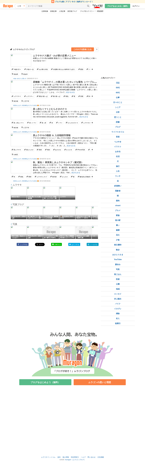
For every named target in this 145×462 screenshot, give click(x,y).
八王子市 (26, 101)
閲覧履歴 (100, 11)
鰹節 (81, 69)
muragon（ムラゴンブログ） (75, 459)
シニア (118, 107)
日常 (118, 112)
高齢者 (118, 190)
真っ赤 (44, 123)
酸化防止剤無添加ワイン (88, 177)
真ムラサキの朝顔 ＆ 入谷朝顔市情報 (52, 135)
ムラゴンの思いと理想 (99, 382)
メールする (93, 244)
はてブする (75, 244)
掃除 (118, 313)
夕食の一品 (30, 69)
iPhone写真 (81, 150)
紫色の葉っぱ (43, 96)
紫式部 (54, 177)
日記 (118, 82)
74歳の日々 (17, 69)
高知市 (25, 74)
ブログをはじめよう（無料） (45, 382)
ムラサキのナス (88, 123)
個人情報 (66, 457)
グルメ (118, 210)
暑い (118, 225)
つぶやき (117, 141)
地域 (118, 289)
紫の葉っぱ (56, 96)
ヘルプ (83, 457)
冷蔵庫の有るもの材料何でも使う (64, 69)
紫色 (66, 96)
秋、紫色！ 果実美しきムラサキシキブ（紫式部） (58, 162)
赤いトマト (32, 123)
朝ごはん (117, 274)
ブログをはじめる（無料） (118, 6)
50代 (118, 87)
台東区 (16, 154)
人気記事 (62, 11)
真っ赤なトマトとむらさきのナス (50, 108)
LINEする (57, 244)
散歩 (118, 249)
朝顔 (48, 150)
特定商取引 (75, 457)
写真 (118, 269)
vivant (117, 205)
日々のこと (117, 102)
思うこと (117, 117)
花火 (118, 234)
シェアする (23, 244)
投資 (118, 279)
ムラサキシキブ (42, 177)
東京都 (16, 101)
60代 (118, 92)
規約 (59, 457)
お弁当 (118, 151)
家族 (118, 215)
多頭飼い (117, 185)
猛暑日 (118, 323)
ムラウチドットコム (48, 457)
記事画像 (45, 11)
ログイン (136, 6)
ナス (89, 69)
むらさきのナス (73, 123)
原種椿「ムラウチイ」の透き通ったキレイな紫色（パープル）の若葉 (68, 81)
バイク (118, 303)
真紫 (81, 96)
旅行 (118, 166)
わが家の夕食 (43, 69)
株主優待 (117, 244)
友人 (118, 318)
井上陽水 (117, 298)
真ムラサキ (17, 150)
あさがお (58, 150)
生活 (118, 156)
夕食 (118, 239)
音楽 (118, 136)
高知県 (16, 74)
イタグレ (117, 308)
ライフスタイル (117, 131)
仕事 (118, 97)
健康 (118, 230)
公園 (118, 284)
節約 (118, 200)
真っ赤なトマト (19, 123)
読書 (118, 122)
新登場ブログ (72, 11)
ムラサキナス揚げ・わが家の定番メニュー (54, 55)
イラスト (117, 146)
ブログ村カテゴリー (87, 11)
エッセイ (117, 293)
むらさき (69, 150)
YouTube (118, 259)
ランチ (118, 176)
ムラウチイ (17, 96)
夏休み (118, 264)
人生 (118, 171)
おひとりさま (117, 254)
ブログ (118, 126)
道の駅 (118, 220)
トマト (60, 123)
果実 (29, 177)
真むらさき (30, 150)
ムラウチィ (30, 96)
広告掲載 (101, 457)
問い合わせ (91, 457)
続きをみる (70, 92)
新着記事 (53, 11)
